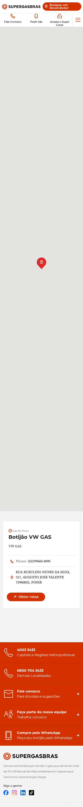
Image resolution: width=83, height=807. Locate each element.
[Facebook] (6, 792)
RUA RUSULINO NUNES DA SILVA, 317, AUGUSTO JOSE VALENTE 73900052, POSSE (43, 577)
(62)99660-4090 (33, 561)
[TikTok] (31, 792)
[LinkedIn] (23, 792)
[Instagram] (14, 792)
